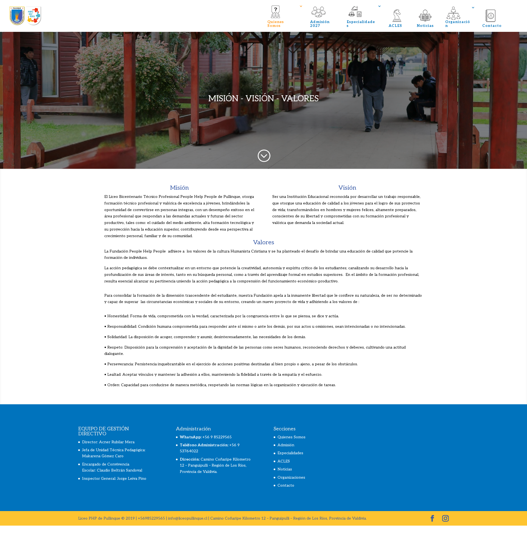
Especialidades (361, 24)
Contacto (491, 26)
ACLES (395, 26)
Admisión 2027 (320, 24)
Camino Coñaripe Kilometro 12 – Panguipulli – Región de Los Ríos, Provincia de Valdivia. (215, 465)
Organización (457, 24)
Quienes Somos (275, 24)
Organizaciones (291, 477)
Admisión (285, 445)
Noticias (425, 26)
